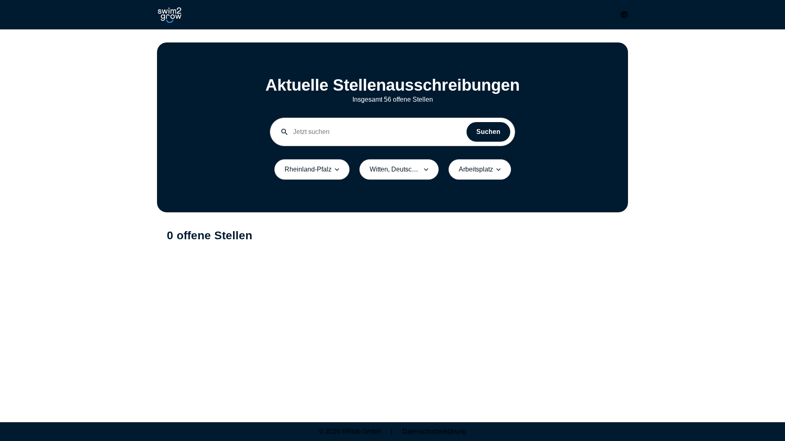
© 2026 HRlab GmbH (350, 431)
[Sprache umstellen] (624, 14)
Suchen (488, 131)
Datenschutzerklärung (434, 431)
